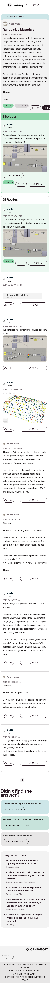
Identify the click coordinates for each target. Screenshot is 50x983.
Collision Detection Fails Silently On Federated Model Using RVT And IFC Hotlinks (25, 875)
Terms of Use (32, 971)
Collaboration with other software (20, 882)
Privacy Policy (16, 971)
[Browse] (4, 5)
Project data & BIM (14, 894)
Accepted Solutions (17, 825)
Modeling (10, 924)
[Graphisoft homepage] (37, 950)
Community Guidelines (24, 974)
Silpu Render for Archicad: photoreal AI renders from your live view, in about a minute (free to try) (25, 902)
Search (28, 5)
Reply (39, 184)
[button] (32, 108)
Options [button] (45, 16)
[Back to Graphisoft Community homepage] (16, 5)
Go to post (14, 175)
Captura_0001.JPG (16, 295)
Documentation (12, 867)
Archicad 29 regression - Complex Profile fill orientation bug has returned (24, 917)
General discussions (15, 909)
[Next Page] (32, 780)
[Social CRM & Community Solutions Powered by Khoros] (8, 957)
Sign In (44, 5)
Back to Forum (13, 809)
